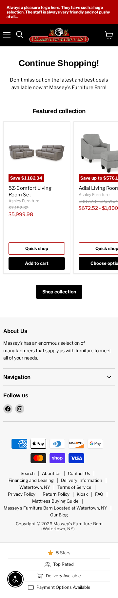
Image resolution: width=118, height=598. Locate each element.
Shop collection (59, 291)
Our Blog (59, 514)
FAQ (99, 494)
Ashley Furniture (24, 200)
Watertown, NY (34, 487)
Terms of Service (74, 487)
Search (28, 473)
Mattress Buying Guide (55, 501)
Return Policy (56, 494)
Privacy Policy (21, 494)
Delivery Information (81, 480)
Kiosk (82, 494)
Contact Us (79, 473)
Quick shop (36, 248)
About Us (51, 473)
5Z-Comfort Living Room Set (30, 191)
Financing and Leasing (31, 480)
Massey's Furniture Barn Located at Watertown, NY (55, 508)
